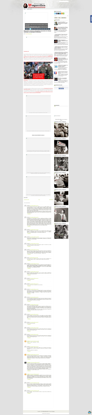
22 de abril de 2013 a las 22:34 (34, 271)
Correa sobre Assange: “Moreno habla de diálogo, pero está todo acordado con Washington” (63, 28)
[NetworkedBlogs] (61, 87)
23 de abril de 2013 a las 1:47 (34, 278)
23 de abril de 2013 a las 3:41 (34, 297)
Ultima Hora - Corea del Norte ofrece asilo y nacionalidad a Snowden (62, 79)
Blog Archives (64, 17)
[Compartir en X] (25, 197)
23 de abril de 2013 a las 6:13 (34, 322)
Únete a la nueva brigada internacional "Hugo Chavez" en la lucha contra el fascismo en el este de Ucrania (63, 59)
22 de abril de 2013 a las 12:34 (34, 263)
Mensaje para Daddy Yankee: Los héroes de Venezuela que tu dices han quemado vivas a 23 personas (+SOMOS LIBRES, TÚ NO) (61, 53)
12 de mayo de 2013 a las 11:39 (34, 382)
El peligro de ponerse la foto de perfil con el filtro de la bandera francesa (62, 72)
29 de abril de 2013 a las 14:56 (34, 354)
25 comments (30, 33)
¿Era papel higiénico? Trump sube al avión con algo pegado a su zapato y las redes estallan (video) (60, 35)
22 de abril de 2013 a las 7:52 (34, 205)
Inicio (39, 199)
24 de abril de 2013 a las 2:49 (34, 346)
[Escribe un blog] (25, 197)
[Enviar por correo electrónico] (24, 197)
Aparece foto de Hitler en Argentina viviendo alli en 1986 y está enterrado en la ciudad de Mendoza (63, 23)
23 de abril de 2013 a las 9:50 (34, 327)
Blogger (53, 411)
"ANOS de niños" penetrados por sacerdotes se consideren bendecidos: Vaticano (63, 66)
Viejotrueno (29, 362)
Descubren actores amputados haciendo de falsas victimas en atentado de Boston (37, 31)
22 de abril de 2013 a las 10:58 (34, 243)
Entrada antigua (51, 199)
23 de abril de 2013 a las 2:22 (34, 289)
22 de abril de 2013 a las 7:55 (34, 217)
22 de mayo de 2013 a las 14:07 (34, 390)
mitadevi (28, 374)
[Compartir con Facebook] (26, 197)
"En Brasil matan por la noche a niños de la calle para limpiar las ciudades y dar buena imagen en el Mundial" (61, 47)
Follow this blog (61, 88)
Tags (59, 17)
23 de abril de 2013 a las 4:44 (34, 314)
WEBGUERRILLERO (45, 411)
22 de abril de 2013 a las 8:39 (34, 229)
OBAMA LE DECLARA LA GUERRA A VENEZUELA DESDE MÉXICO (63, 41)
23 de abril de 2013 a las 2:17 (34, 283)
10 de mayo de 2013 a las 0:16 (35, 362)
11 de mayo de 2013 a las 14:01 (34, 374)
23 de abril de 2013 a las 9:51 (34, 334)
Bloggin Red (48, 413)
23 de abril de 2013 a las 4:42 (34, 304)
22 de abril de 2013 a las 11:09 (33, 257)
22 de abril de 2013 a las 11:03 (34, 249)
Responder (29, 213)
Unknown (28, 354)
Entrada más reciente (26, 199)
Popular (56, 17)
